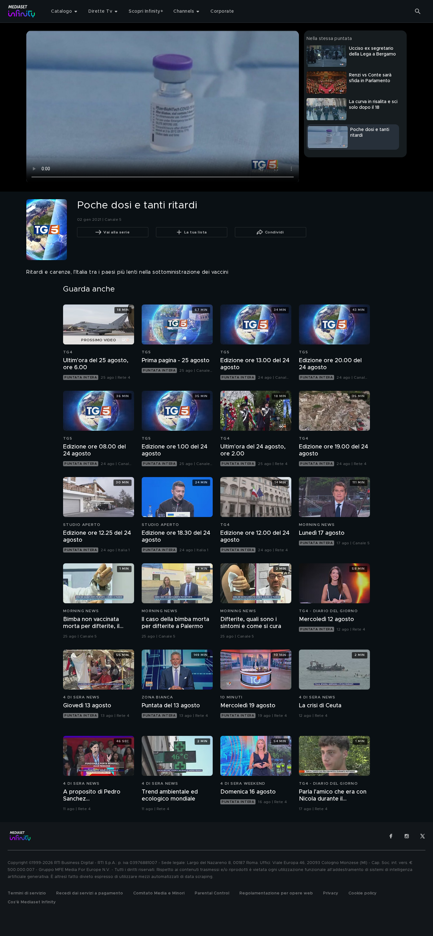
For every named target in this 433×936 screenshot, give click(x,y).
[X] (422, 836)
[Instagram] (407, 836)
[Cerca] (418, 11)
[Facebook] (391, 836)
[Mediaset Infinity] (22, 11)
